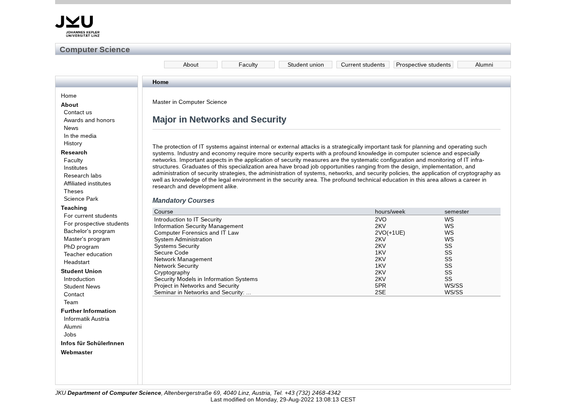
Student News (82, 286)
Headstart (76, 262)
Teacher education (88, 254)
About (190, 64)
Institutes (75, 167)
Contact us (78, 112)
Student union (306, 64)
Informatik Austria (86, 318)
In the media (80, 135)
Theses (73, 191)
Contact (74, 294)
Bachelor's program (89, 231)
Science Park (81, 198)
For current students (90, 215)
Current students (363, 64)
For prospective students (96, 223)
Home (69, 95)
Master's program (87, 238)
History (73, 143)
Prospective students (423, 64)
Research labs (83, 175)
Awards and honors (89, 120)
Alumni (484, 64)
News (71, 128)
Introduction (79, 279)
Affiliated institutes (87, 183)
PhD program (81, 246)
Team (71, 302)
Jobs (70, 334)
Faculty (248, 64)
